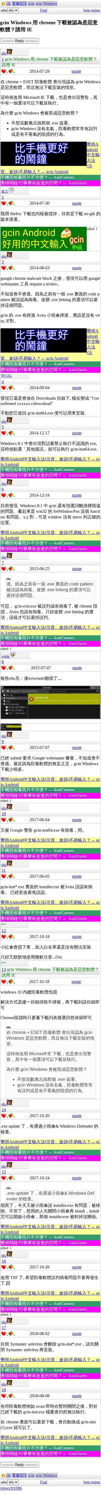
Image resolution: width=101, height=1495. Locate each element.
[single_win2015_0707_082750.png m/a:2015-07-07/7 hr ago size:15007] (11, 729)
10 (4, 813)
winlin (5, 656)
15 (4, 1172)
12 (4, 930)
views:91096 (11, 1488)
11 (4, 870)
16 (4, 1261)
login (86, 10)
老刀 (5, 191)
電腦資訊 (19, 4)
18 (4, 1390)
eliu (4, 53)
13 (4, 969)
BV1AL (6, 376)
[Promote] (3, 71)
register (95, 10)
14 (4, 1109)
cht (8, 4)
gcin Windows (46, 4)
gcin (31, 4)
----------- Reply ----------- (19, 41)
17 (4, 1327)
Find (43, 10)
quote (76, 71)
